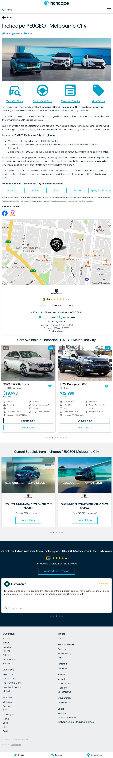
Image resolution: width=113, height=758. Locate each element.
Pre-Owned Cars (12, 682)
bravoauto (9, 659)
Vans (5, 722)
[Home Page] (56, 3)
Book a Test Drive (42, 101)
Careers (62, 687)
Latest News (64, 691)
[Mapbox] (10, 282)
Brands (6, 638)
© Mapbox (105, 283)
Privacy (62, 713)
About (61, 679)
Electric (7, 706)
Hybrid (6, 718)
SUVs (5, 710)
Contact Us (64, 683)
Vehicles (7, 702)
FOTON (6, 663)
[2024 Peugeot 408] (85, 363)
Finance (62, 668)
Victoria (7, 691)
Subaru (6, 642)
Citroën (7, 655)
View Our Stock (14, 101)
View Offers (98, 101)
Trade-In (78, 190)
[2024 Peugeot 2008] (28, 363)
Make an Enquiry (70, 101)
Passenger (8, 714)
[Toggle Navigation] (109, 9)
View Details (28, 427)
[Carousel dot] (47, 437)
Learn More (28, 520)
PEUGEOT (8, 646)
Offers (61, 638)
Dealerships (64, 702)
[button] (56, 595)
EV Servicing (64, 653)
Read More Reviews (56, 571)
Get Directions (49, 317)
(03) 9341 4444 (69, 317)
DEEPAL (6, 651)
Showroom (12, 190)
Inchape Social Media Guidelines (76, 722)
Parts (56, 190)
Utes (5, 727)
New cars (8, 674)
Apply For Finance (101, 190)
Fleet (5, 731)
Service (34, 190)
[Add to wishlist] (50, 386)
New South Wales (12, 687)
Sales (43, 305)
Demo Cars (9, 678)
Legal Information (67, 717)
